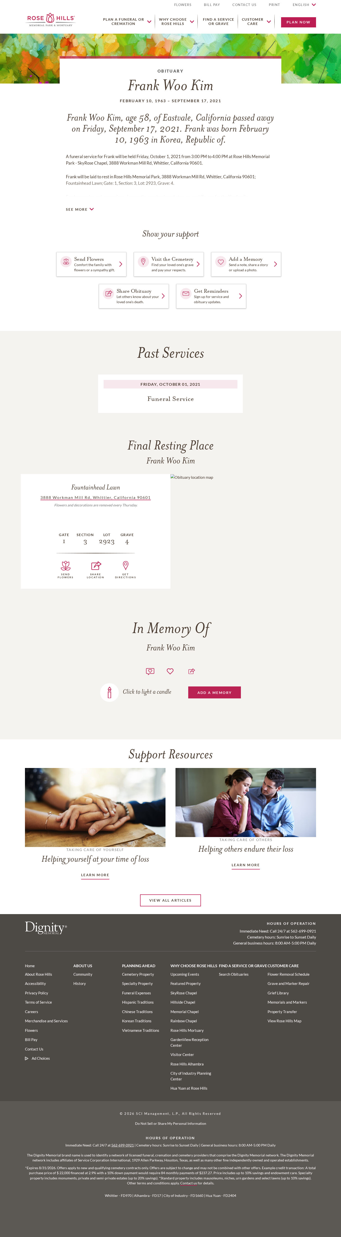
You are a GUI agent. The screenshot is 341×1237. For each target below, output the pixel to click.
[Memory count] (150, 671)
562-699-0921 (303, 931)
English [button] (301, 5)
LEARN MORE (95, 875)
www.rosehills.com (197, 196)
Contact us (188, 1183)
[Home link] (50, 18)
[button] (275, 7)
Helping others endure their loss (245, 846)
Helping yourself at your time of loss (95, 856)
